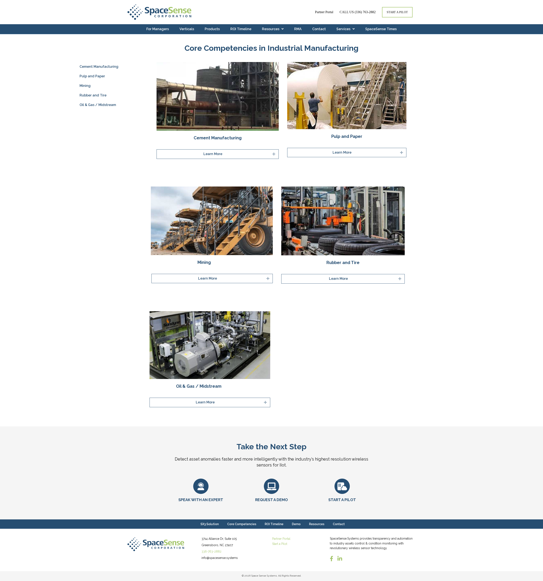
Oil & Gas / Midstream (98, 105)
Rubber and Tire (93, 95)
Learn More (212, 154)
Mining (85, 86)
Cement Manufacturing (99, 67)
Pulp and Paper (92, 76)
